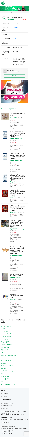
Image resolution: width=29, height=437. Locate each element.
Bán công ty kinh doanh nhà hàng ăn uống (17, 275)
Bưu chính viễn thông (6, 334)
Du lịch (3, 352)
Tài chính (3, 363)
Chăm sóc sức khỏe (6, 336)
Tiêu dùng (3, 368)
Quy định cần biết (7, 405)
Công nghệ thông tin (6, 342)
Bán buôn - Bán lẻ (6, 326)
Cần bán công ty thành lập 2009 (17, 114)
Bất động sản (4, 331)
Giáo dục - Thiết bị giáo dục (8, 355)
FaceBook (5, 393)
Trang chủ (4, 12)
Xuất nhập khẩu (5, 379)
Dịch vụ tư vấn (5, 347)
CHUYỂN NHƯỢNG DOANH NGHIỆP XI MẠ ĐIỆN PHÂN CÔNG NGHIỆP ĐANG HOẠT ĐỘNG (16, 224)
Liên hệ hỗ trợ (6, 408)
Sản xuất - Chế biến (6, 360)
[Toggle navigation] (26, 2)
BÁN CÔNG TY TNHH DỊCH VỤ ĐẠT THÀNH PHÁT (16, 295)
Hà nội (14, 38)
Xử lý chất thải (5, 376)
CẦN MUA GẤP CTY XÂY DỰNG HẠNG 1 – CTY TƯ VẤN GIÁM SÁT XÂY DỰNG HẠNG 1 (17, 134)
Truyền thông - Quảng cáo (8, 371)
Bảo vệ (3, 328)
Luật (2, 358)
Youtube (5, 396)
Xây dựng (15, 27)
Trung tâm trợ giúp (8, 403)
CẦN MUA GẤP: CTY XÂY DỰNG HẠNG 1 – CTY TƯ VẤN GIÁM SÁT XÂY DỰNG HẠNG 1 (17, 192)
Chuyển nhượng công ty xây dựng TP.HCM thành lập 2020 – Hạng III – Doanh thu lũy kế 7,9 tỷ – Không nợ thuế (17, 250)
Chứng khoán (4, 339)
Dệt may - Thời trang (6, 344)
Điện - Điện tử (4, 350)
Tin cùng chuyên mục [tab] (8, 109)
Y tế (2, 381)
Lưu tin (22, 19)
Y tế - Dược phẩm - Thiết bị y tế (9, 384)
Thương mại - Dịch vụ (7, 365)
